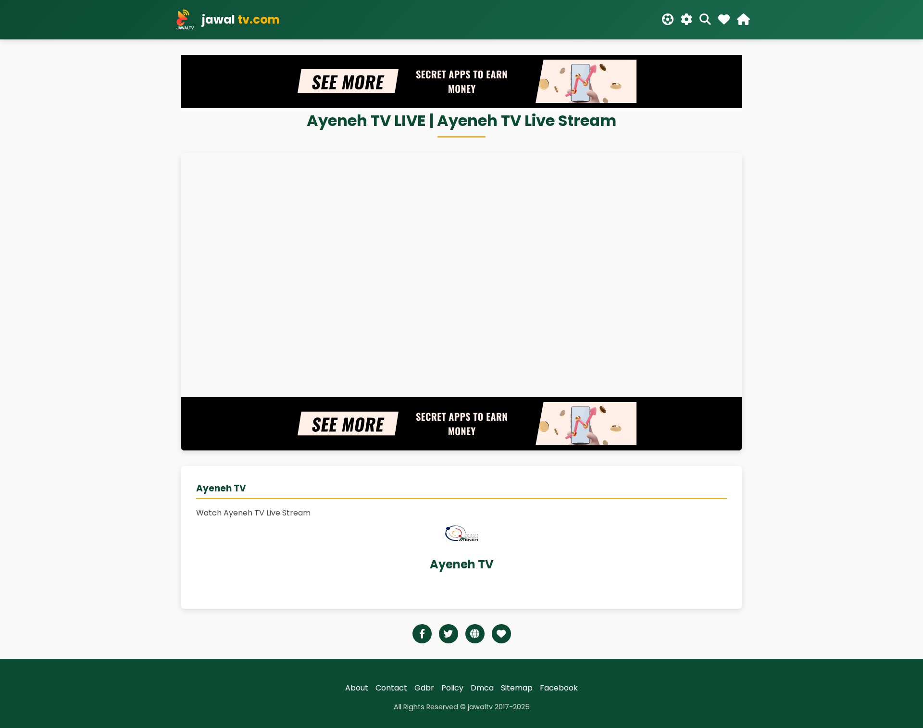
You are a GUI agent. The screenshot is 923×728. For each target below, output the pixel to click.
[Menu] (743, 20)
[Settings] (686, 20)
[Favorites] (724, 20)
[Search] (705, 20)
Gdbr (424, 687)
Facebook (559, 687)
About (356, 687)
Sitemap (517, 687)
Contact (391, 687)
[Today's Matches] (668, 20)
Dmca (482, 687)
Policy (452, 687)
